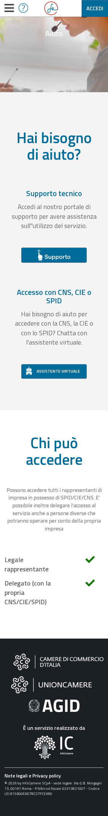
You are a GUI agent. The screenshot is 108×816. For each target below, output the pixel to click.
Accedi (94, 8)
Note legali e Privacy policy (32, 775)
